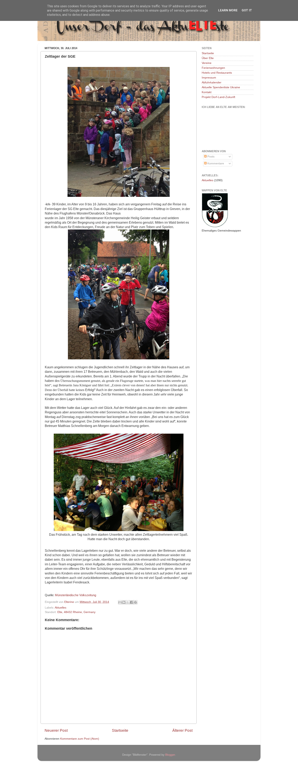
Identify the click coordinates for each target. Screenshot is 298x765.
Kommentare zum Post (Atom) (79, 738)
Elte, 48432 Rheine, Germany (76, 612)
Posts (210, 156)
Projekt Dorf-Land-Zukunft (218, 97)
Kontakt (206, 92)
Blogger (170, 754)
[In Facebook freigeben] (132, 602)
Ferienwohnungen (213, 67)
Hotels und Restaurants (217, 72)
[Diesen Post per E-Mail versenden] (120, 602)
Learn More (228, 10)
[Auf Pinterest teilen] (135, 602)
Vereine (206, 63)
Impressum (209, 77)
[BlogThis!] (124, 602)
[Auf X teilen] (128, 602)
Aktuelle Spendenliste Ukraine (221, 87)
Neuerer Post (56, 730)
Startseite (120, 730)
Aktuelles (60, 607)
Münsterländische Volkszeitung (75, 595)
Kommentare (215, 163)
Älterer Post (182, 730)
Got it (247, 10)
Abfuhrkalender (211, 82)
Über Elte (208, 58)
